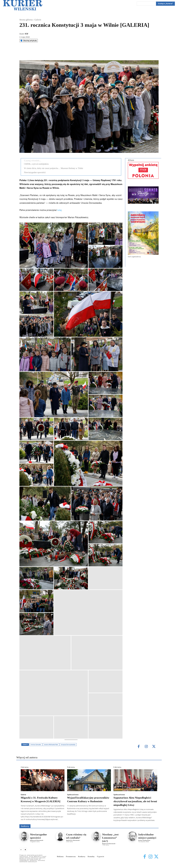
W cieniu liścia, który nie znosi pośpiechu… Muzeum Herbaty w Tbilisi (53, 168)
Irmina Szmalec (36, 744)
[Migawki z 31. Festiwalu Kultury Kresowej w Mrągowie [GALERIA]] (43, 780)
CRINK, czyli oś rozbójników (36, 164)
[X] (46, 53)
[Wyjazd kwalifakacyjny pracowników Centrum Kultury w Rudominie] (89, 780)
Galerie (37, 19)
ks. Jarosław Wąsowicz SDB (113, 821)
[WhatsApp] (52, 53)
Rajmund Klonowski (36, 840)
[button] (53, 245)
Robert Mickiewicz (135, 822)
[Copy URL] (64, 53)
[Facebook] (40, 53)
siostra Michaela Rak (51, 744)
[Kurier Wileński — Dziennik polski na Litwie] (22, 5)
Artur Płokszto (77, 821)
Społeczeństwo (72, 795)
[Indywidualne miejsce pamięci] (132, 836)
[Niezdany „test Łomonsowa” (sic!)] (96, 836)
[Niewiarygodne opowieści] (24, 836)
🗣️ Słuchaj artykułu (28, 40)
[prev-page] (21, 849)
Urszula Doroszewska (68, 744)
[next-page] (25, 849)
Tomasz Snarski (152, 822)
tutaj (59, 210)
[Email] (58, 53)
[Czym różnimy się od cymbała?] (60, 836)
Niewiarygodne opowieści (35, 172)
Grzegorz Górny (92, 821)
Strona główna (26, 19)
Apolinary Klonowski (73, 840)
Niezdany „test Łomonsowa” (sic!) (110, 837)
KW (26, 33)
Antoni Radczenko (144, 840)
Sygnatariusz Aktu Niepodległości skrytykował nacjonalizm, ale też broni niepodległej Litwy (135, 801)
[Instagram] (146, 747)
